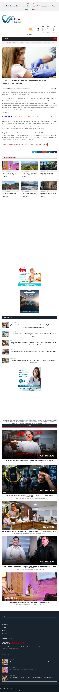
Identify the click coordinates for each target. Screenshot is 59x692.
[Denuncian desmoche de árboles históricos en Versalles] (48, 166)
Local (52, 88)
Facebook (5, 624)
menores (10, 145)
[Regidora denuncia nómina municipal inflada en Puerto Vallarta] (10, 166)
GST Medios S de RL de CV (6, 688)
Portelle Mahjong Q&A (16, 0)
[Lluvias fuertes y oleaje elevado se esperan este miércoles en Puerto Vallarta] (29, 186)
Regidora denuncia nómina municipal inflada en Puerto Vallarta (9, 175)
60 (56, 659)
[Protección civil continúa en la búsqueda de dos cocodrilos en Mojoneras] (10, 186)
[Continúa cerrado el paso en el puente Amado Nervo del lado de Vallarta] (29, 166)
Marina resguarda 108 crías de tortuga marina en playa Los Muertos (48, 195)
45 (56, 667)
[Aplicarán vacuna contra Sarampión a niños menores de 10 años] (29, 62)
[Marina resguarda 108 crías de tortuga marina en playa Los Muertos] (48, 186)
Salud (55, 88)
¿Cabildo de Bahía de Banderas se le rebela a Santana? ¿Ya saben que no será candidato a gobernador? (30, 6)
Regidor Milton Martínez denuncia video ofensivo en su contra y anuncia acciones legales (33, 344)
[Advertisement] (29, 254)
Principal (5, 621)
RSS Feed (5, 633)
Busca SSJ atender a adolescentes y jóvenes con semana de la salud (35, 117)
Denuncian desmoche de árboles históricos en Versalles (48, 174)
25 (56, 675)
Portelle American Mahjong (5, 0)
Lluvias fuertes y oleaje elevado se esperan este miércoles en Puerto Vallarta (29, 195)
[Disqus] (29, 222)
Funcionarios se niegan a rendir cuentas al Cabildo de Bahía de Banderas (33, 362)
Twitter (4, 627)
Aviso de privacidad (43, 687)
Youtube (5, 630)
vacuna (45, 145)
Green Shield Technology (14, 690)
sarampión (38, 145)
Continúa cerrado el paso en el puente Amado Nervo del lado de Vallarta (29, 175)
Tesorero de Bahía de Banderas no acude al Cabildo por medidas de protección (33, 353)
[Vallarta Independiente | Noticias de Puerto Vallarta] (12, 19)
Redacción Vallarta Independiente (12, 88)
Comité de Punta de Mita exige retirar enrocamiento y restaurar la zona (33, 335)
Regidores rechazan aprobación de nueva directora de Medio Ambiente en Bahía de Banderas (31, 677)
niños (16, 145)
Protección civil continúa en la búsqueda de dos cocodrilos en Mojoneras (10, 195)
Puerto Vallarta (23, 145)
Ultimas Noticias (8, 317)
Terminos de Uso (53, 687)
